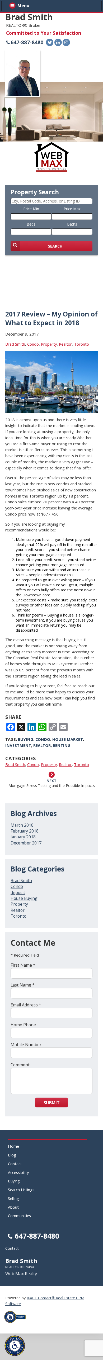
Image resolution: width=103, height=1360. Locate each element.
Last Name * (23, 985)
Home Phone (23, 1025)
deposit (18, 892)
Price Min (31, 208)
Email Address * (26, 1005)
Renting (62, 745)
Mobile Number (26, 1044)
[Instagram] (66, 42)
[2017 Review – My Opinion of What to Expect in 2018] (51, 410)
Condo (33, 344)
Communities (19, 1215)
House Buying (24, 898)
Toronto (81, 344)
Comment (20, 1065)
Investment (18, 745)
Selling (13, 1198)
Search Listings (21, 1189)
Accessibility (18, 1172)
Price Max (72, 208)
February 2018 (25, 831)
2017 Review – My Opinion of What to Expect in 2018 (51, 318)
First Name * (23, 965)
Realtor (65, 344)
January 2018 (23, 837)
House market (67, 739)
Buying (25, 739)
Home (13, 1146)
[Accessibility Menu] (15, 1345)
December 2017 (26, 843)
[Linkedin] (58, 42)
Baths (72, 224)
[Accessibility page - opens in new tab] (17, 1324)
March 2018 (22, 825)
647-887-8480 (27, 42)
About (13, 1207)
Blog (12, 1154)
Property (49, 344)
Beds (31, 224)
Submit (52, 1103)
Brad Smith (29, 17)
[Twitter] (49, 42)
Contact (15, 1163)
